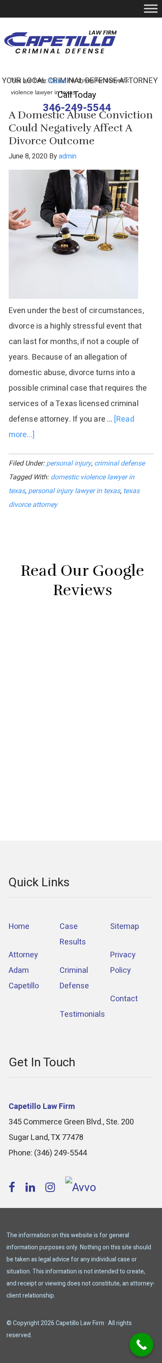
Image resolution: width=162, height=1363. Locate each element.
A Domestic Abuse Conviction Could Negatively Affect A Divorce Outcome (81, 128)
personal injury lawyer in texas (74, 491)
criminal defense (119, 463)
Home (19, 926)
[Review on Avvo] (80, 1188)
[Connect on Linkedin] (31, 1188)
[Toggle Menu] (151, 8)
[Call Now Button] (141, 1345)
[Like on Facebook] (13, 1188)
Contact (124, 999)
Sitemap (124, 926)
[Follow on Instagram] (51, 1188)
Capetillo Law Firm (60, 43)
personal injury (68, 463)
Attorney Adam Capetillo (24, 970)
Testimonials (82, 1014)
